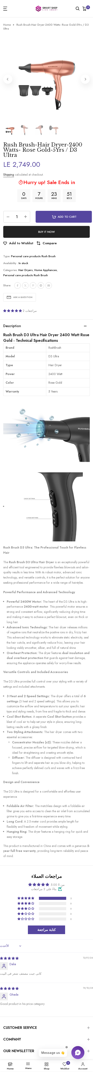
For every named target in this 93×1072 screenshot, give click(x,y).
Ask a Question (22, 297)
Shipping (8, 174)
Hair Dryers (25, 270)
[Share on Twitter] (25, 285)
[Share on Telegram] (41, 285)
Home (7, 25)
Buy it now (46, 232)
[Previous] (7, 79)
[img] (9, 958)
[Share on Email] (48, 285)
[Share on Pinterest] (33, 285)
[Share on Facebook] (17, 285)
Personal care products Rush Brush (33, 256)
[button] (13, 311)
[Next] (85, 79)
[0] (84, 8)
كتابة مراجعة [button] (46, 929)
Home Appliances (45, 270)
